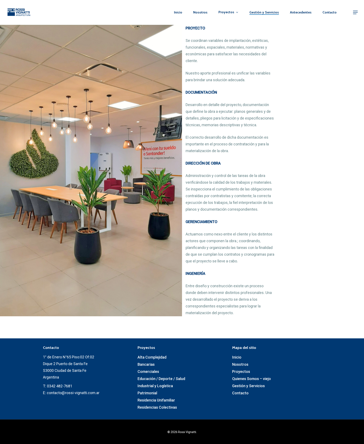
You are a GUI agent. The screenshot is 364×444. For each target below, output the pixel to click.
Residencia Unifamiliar (156, 400)
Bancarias (146, 364)
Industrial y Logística (155, 386)
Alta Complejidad (152, 357)
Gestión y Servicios (264, 12)
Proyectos (241, 371)
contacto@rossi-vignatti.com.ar (73, 393)
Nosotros (200, 12)
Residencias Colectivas (157, 407)
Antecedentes (301, 12)
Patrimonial (147, 393)
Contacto (330, 12)
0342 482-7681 (59, 386)
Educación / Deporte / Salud (161, 378)
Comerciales (148, 371)
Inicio (178, 12)
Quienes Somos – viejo (251, 378)
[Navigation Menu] (355, 12)
